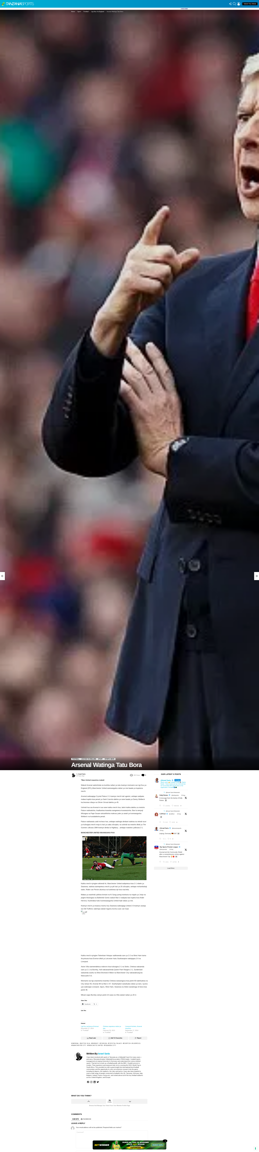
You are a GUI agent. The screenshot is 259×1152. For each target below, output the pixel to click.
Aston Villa (85, 1043)
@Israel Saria (164, 828)
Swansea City (110, 1045)
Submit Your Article (250, 4)
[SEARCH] (234, 3)
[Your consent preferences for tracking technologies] (255, 1148)
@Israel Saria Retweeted (173, 792)
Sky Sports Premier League (169, 847)
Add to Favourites (116, 1038)
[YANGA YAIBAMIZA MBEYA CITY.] (2, 576)
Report (139, 1038)
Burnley (95, 1043)
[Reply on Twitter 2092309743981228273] (160, 805)
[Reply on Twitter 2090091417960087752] (160, 822)
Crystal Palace (115, 1043)
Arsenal (76, 1043)
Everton (127, 1043)
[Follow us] (230, 3)
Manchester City (79, 1045)
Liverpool (137, 1043)
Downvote (130, 1101)
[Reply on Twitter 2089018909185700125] (160, 862)
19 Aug (179, 814)
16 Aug (171, 849)
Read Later (92, 1038)
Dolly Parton (164, 795)
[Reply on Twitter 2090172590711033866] (160, 839)
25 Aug (183, 795)
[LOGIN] (238, 3)
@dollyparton (175, 795)
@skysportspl (163, 849)
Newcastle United (96, 1045)
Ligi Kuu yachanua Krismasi (90, 1026)
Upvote (88, 1101)
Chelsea (104, 1043)
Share (83, 839)
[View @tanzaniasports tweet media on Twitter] (166, 800)
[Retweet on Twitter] (164, 792)
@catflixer (172, 814)
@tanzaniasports (176, 828)
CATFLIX (163, 814)
